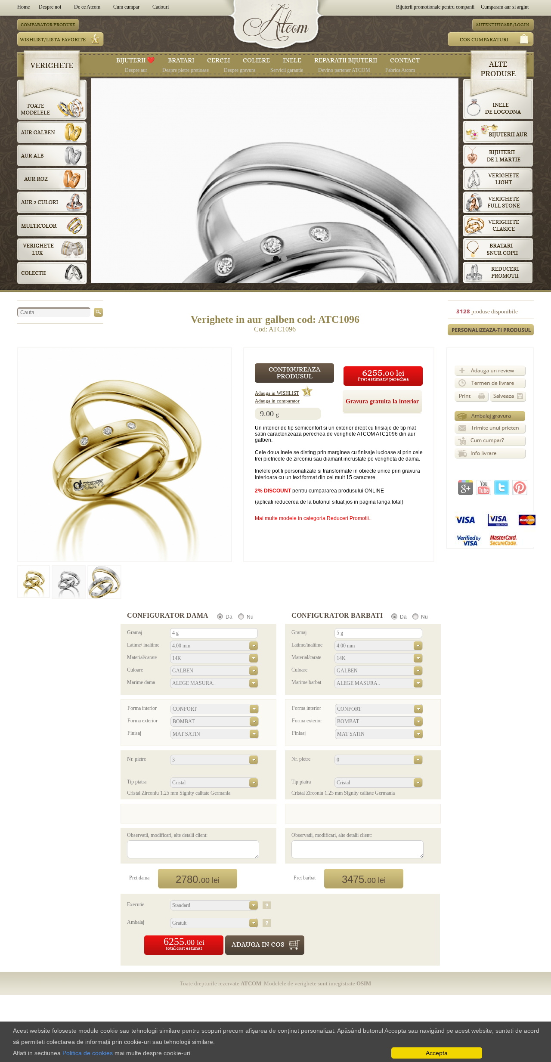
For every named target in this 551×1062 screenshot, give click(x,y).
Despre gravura (239, 70)
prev (115, 179)
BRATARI (181, 60)
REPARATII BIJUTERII (345, 60)
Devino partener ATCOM (344, 70)
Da (229, 616)
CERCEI (218, 60)
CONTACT (405, 60)
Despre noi (50, 6)
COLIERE (256, 60)
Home (24, 6)
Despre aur (136, 70)
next (434, 179)
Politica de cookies (87, 1053)
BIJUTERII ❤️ (135, 60)
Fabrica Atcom (400, 70)
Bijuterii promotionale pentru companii (435, 6)
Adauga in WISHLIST (277, 393)
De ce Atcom (87, 6)
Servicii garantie (286, 70)
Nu (250, 616)
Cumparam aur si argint (505, 6)
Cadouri (160, 6)
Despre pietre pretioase (185, 70)
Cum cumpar (126, 6)
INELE (292, 60)
